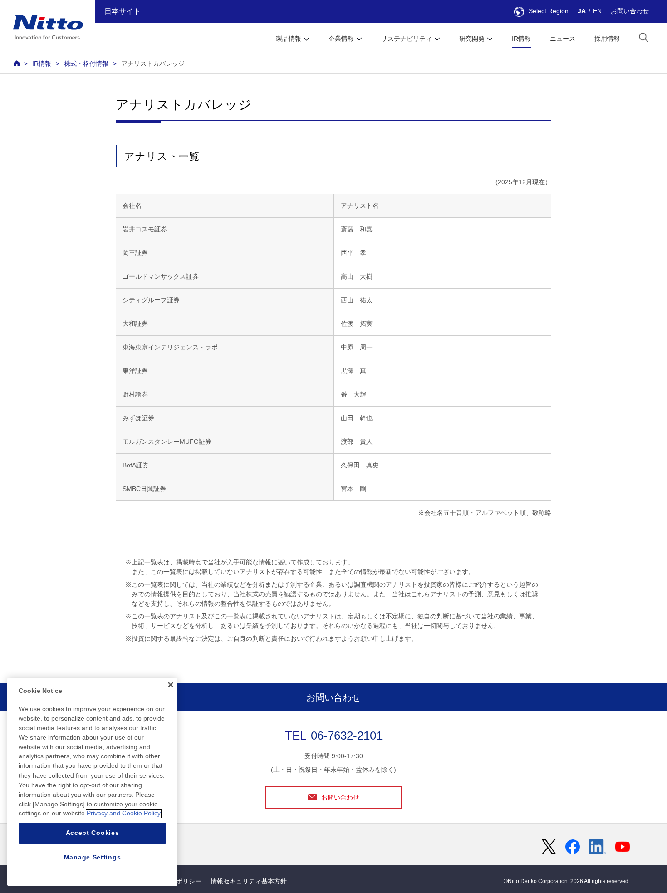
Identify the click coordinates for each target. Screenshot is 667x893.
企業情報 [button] (341, 38)
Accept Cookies (92, 833)
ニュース (562, 38)
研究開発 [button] (472, 38)
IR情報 (521, 38)
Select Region (549, 11)
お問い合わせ (630, 11)
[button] (643, 37)
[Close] (171, 685)
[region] (92, 782)
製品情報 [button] (288, 38)
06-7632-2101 (347, 735)
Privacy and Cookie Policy (124, 813)
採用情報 (607, 38)
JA (582, 11)
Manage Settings (92, 857)
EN (597, 11)
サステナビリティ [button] (406, 38)
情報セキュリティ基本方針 (249, 881)
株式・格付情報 (86, 63)
